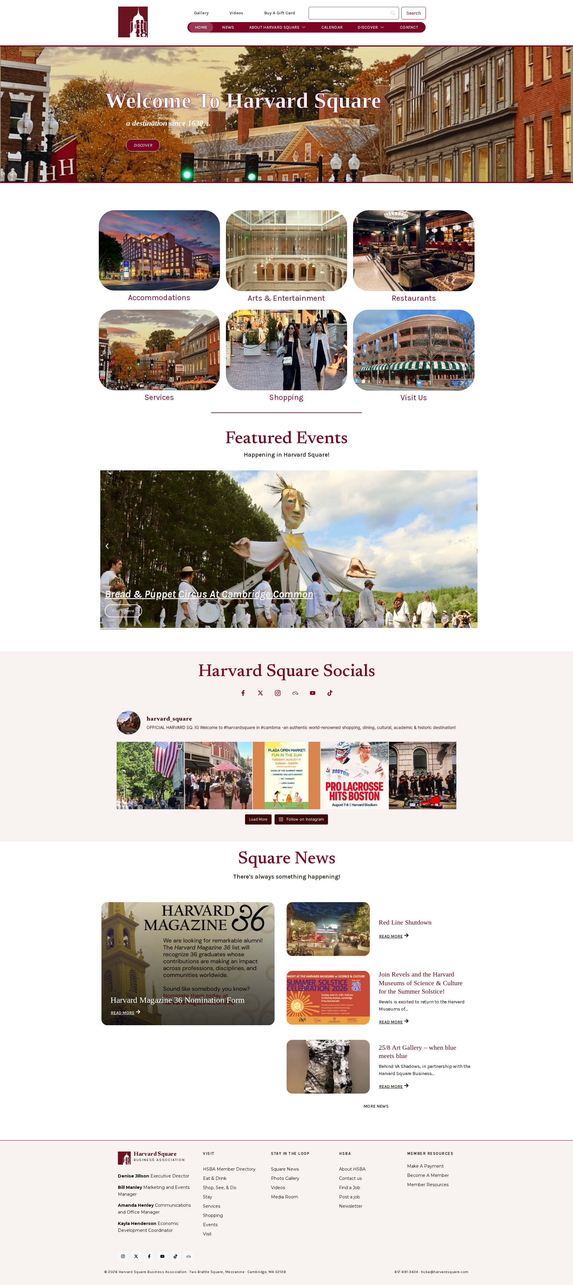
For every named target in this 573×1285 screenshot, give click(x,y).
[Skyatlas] (295, 693)
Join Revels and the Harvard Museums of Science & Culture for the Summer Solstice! (421, 983)
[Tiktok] (330, 693)
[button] (107, 546)
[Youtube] (313, 693)
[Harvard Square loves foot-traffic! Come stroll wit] (218, 775)
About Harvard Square (274, 27)
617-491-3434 (406, 1272)
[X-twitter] (260, 693)
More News (376, 1106)
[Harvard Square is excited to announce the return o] (354, 775)
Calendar (332, 27)
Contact (409, 27)
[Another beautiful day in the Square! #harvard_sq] (150, 775)
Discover (368, 27)
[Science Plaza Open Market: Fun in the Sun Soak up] (286, 775)
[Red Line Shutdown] (328, 929)
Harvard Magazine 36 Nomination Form (177, 1000)
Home (201, 27)
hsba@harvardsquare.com (445, 1272)
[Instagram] (123, 1256)
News (228, 27)
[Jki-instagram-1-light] (278, 693)
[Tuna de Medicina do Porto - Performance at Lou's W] (422, 775)
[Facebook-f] (243, 693)
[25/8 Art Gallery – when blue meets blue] (328, 1067)
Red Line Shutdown (405, 922)
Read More (123, 1012)
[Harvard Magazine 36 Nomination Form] (188, 963)
